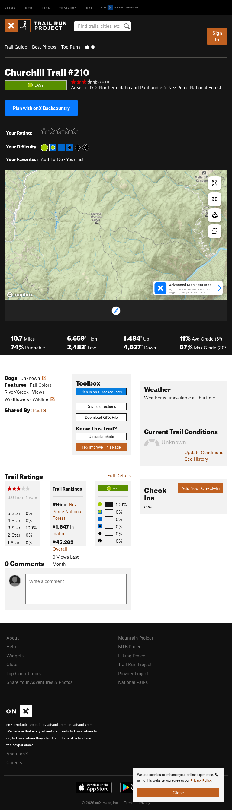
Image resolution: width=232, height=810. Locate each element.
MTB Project (130, 646)
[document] (178, 784)
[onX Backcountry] (120, 7)
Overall (60, 548)
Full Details (119, 475)
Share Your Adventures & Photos (39, 682)
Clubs (12, 664)
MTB (29, 7)
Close (178, 792)
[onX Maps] (19, 715)
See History (196, 459)
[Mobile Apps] (90, 46)
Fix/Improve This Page (101, 447)
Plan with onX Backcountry (41, 108)
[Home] (38, 25)
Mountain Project (135, 637)
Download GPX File (101, 417)
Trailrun (68, 7)
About (12, 637)
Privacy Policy (201, 781)
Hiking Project (132, 655)
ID (91, 87)
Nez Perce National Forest (194, 87)
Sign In (217, 36)
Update (204, 452)
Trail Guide (16, 46)
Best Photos (44, 46)
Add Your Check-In (200, 488)
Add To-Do (52, 159)
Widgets (15, 655)
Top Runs (70, 46)
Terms (129, 802)
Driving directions (101, 406)
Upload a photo (101, 436)
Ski (89, 7)
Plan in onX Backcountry (101, 391)
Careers (14, 762)
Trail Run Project (135, 664)
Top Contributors (23, 673)
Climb (10, 7)
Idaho (58, 533)
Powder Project (133, 673)
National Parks (133, 682)
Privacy (144, 802)
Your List (75, 159)
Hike (46, 7)
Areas (76, 87)
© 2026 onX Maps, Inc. (100, 802)
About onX (17, 753)
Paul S (39, 410)
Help (11, 646)
